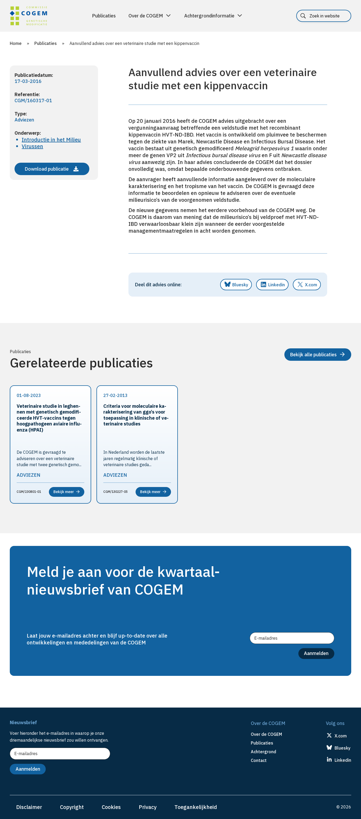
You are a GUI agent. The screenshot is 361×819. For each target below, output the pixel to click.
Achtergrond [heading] (263, 751)
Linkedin (276, 284)
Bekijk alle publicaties (313, 355)
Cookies (111, 807)
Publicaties (104, 16)
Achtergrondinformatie (209, 16)
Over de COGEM (145, 16)
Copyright (72, 807)
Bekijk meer (63, 491)
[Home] (28, 16)
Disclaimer (29, 807)
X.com (311, 284)
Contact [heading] (259, 760)
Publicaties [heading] (262, 743)
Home (16, 43)
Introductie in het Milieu (51, 139)
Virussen (32, 146)
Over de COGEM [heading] (266, 734)
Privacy (147, 807)
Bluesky (240, 284)
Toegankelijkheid (195, 807)
